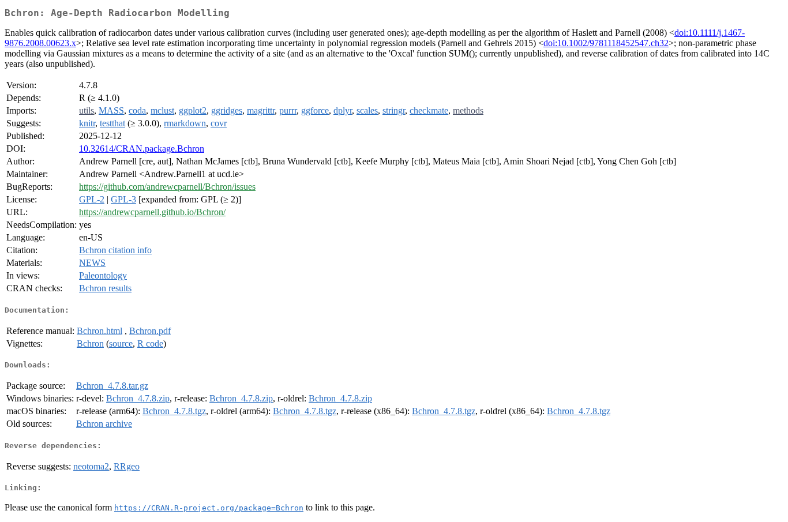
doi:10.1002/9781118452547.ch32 (606, 43)
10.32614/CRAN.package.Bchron (141, 148)
